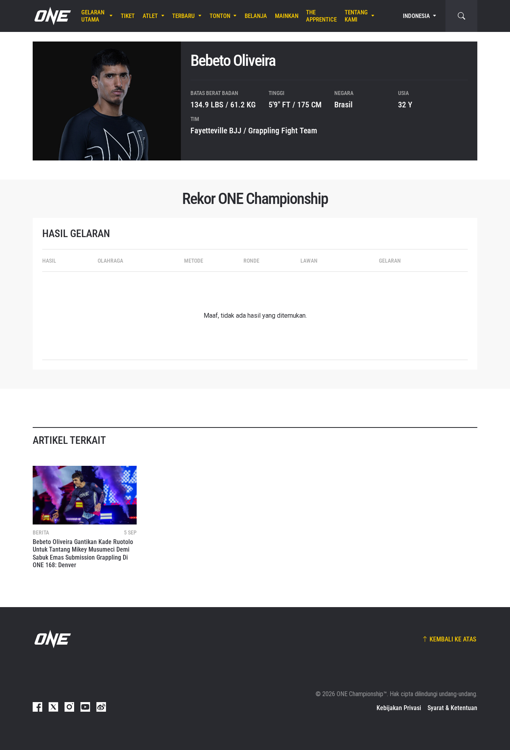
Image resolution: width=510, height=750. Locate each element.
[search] (461, 16)
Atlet (150, 16)
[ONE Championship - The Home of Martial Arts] (52, 16)
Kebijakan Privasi (399, 708)
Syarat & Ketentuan (452, 708)
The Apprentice (321, 16)
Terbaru (183, 16)
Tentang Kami (356, 16)
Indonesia (416, 16)
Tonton (220, 16)
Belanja (256, 16)
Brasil (343, 104)
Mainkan (286, 16)
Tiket (128, 16)
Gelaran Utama (92, 16)
